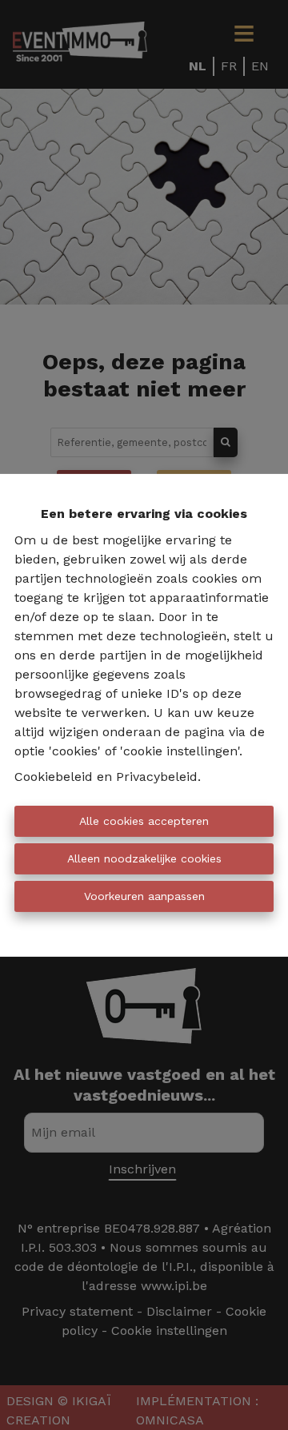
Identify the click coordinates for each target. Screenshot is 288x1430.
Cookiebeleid (53, 776)
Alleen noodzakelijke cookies (144, 858)
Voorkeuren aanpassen (144, 896)
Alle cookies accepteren (144, 821)
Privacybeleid (157, 776)
